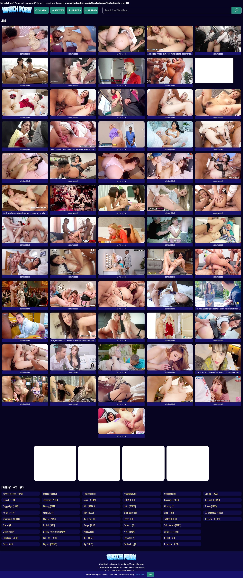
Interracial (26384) (11, 519)
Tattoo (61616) (170, 519)
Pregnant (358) (130, 493)
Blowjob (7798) (9, 500)
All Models (76, 10)
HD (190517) (89, 538)
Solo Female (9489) (172, 525)
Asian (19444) (90, 500)
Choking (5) (169, 506)
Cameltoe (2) (129, 538)
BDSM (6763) (129, 500)
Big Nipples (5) (130, 512)
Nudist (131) (169, 538)
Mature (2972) (49, 519)
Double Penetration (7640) (54, 531)
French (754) (129, 531)
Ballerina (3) (129, 525)
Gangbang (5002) (10, 538)
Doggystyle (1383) (10, 506)
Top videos (42, 10)
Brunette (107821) (212, 519)
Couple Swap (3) (50, 493)
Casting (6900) (211, 493)
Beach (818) (129, 519)
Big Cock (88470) (212, 500)
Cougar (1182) (89, 525)
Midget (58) (89, 531)
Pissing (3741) (49, 506)
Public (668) (8, 544)
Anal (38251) (48, 512)
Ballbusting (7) (130, 544)
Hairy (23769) (130, 506)
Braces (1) (7, 525)
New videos (59, 10)
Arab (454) (169, 512)
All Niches (92, 10)
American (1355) (171, 531)
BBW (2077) (89, 512)
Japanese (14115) (50, 500)
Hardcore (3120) (171, 544)
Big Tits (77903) (50, 538)
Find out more (139, 574)
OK (150, 574)
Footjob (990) (49, 525)
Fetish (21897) (9, 512)
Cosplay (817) (170, 493)
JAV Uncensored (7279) (12, 493)
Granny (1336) (211, 506)
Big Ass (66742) (50, 544)
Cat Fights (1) (89, 519)
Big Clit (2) (88, 544)
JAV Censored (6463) (214, 512)
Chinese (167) (8, 531)
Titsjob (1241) (89, 493)
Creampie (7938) (171, 500)
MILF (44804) (89, 506)
